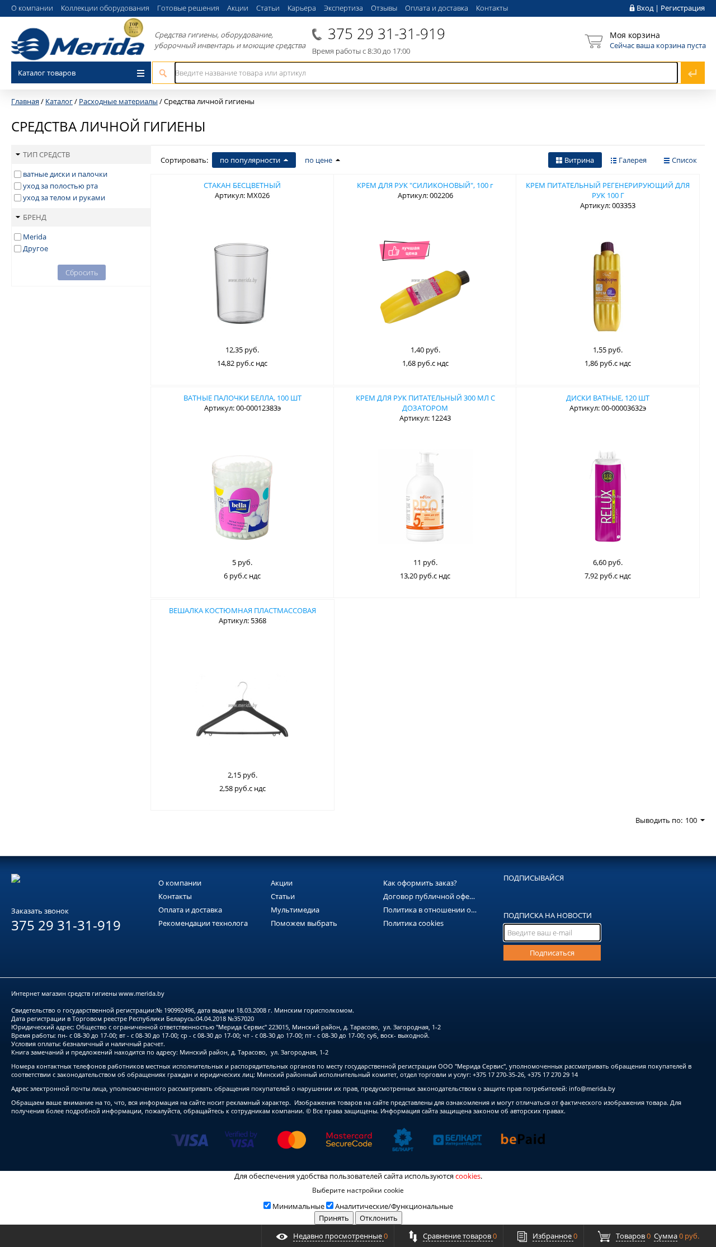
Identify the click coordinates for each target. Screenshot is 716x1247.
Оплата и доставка (436, 8)
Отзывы (384, 8)
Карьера (302, 8)
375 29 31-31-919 (386, 33)
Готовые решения (188, 8)
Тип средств (46, 154)
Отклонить (379, 1218)
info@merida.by (592, 1088)
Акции (237, 8)
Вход (645, 8)
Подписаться (552, 953)
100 (691, 820)
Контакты (492, 8)
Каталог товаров (47, 73)
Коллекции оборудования (105, 8)
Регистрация (683, 8)
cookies (468, 1176)
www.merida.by (141, 993)
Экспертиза (343, 8)
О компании (32, 8)
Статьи (268, 8)
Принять (334, 1218)
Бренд (34, 217)
